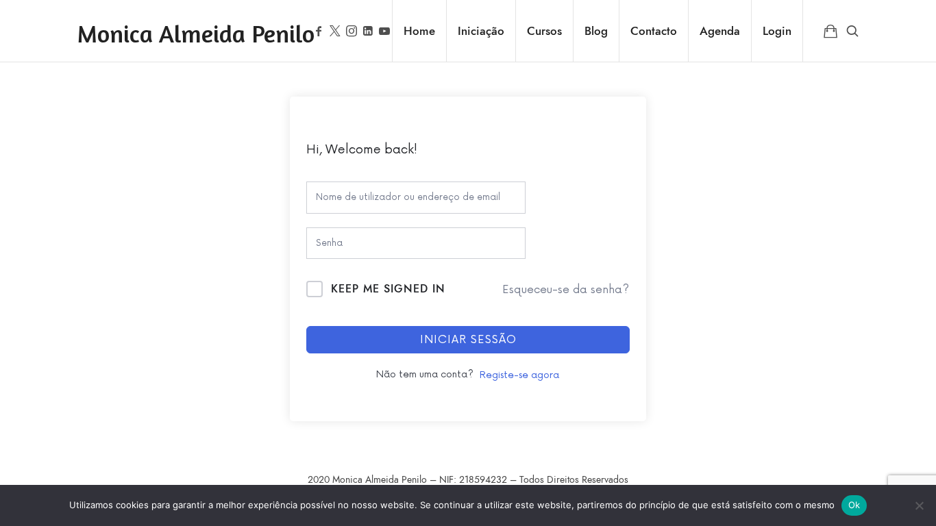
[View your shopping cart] (830, 31)
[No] (919, 505)
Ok (854, 504)
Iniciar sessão (468, 340)
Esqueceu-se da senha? (565, 290)
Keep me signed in (388, 289)
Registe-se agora (519, 375)
